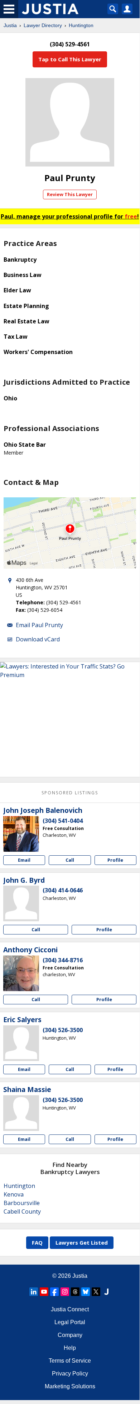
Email (24, 860)
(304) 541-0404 (63, 821)
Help (70, 1348)
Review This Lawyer (70, 194)
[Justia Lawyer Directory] (106, 1291)
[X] (96, 1291)
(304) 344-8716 (63, 960)
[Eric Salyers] (21, 1043)
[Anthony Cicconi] (21, 973)
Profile (115, 860)
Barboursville (22, 1203)
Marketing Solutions (70, 1386)
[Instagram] (65, 1291)
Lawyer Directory (43, 25)
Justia (10, 25)
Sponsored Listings (70, 793)
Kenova (14, 1194)
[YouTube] (44, 1291)
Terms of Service (70, 1361)
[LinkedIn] (33, 1291)
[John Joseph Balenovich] (21, 834)
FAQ (37, 1242)
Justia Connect (70, 1309)
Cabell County (22, 1211)
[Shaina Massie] (21, 1113)
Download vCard (38, 639)
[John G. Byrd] (21, 903)
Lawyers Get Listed (81, 1242)
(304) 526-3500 (63, 1030)
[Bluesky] (85, 1291)
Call (70, 860)
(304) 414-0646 (63, 890)
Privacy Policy (70, 1373)
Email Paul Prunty (39, 625)
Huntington (81, 25)
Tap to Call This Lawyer (69, 59)
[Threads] (75, 1291)
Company (70, 1335)
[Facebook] (54, 1291)
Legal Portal (69, 1322)
